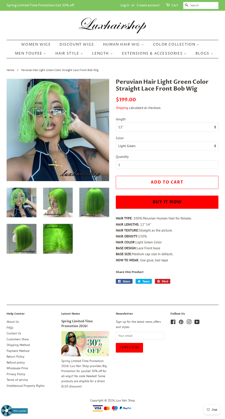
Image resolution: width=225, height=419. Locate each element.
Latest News (70, 314)
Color (120, 138)
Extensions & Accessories (153, 53)
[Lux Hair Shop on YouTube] (197, 323)
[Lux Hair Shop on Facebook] (173, 323)
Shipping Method (18, 345)
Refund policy (16, 362)
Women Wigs (36, 44)
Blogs (203, 53)
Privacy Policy (16, 374)
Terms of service (17, 380)
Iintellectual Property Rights (26, 386)
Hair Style (68, 53)
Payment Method (18, 351)
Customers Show (18, 339)
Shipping (122, 108)
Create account (148, 5)
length (121, 119)
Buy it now (167, 202)
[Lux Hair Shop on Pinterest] (181, 323)
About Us (13, 322)
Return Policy (15, 356)
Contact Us (14, 333)
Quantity (122, 156)
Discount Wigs (77, 44)
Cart (174, 5)
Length (101, 53)
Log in (124, 5)
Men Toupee (29, 53)
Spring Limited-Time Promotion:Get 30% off (40, 5)
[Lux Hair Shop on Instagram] (189, 323)
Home (10, 70)
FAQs (10, 328)
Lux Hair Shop (125, 400)
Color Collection (175, 44)
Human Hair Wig (122, 44)
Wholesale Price (17, 368)
